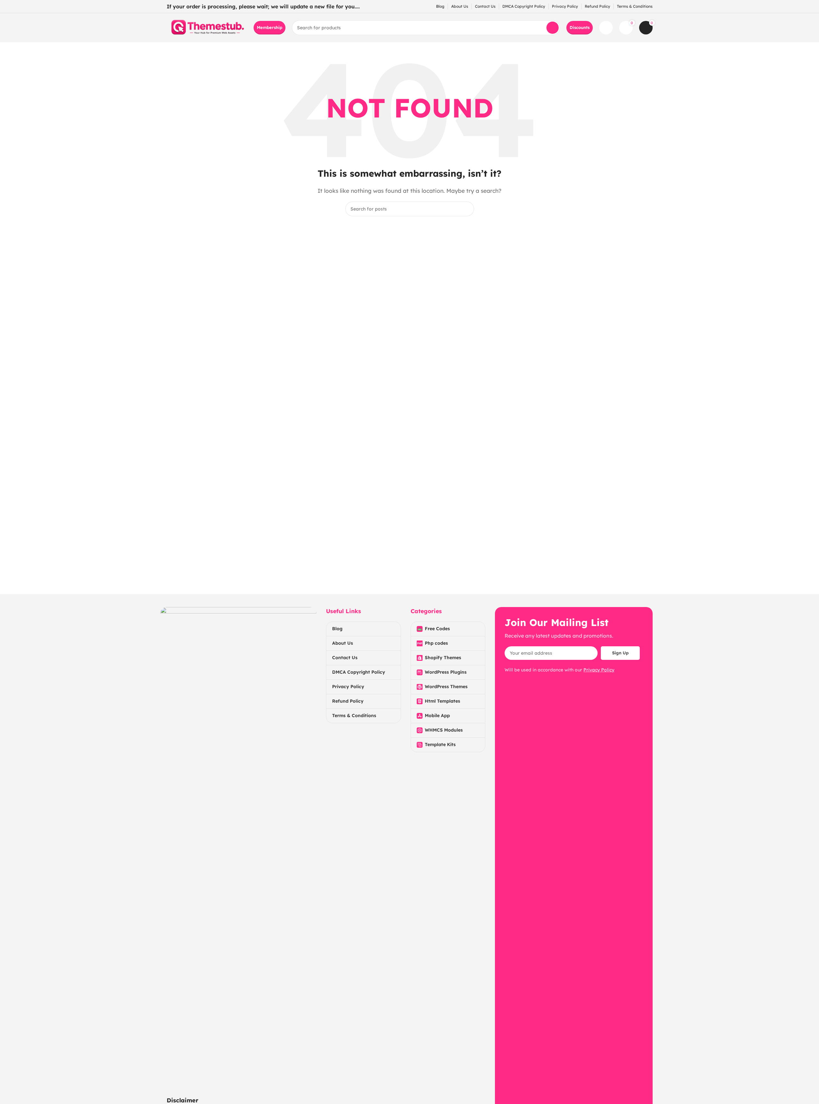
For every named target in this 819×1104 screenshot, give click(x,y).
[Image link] (238, 848)
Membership (269, 27)
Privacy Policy (598, 670)
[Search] (552, 28)
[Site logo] (207, 27)
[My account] (606, 27)
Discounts (580, 27)
